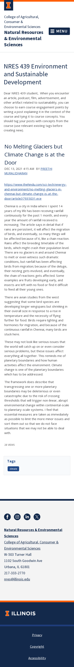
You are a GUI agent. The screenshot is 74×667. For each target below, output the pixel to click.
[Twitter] (37, 516)
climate (13, 468)
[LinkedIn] (27, 516)
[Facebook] (7, 516)
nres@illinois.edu (17, 579)
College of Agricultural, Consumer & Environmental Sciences (22, 22)
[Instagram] (17, 516)
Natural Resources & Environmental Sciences (23, 38)
